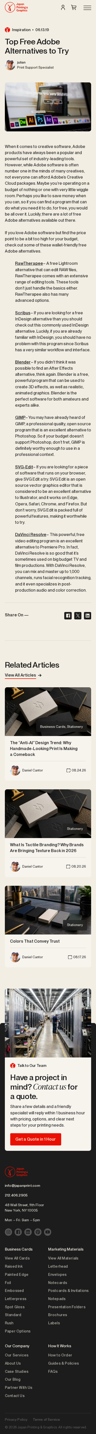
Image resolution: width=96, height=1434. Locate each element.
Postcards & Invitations (68, 1290)
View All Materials (63, 1258)
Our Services (17, 1355)
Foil (8, 1282)
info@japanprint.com (22, 1185)
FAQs (53, 1371)
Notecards (57, 1282)
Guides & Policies (63, 1363)
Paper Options (18, 1331)
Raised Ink (14, 1266)
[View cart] (73, 7)
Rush (9, 1323)
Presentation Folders (67, 1307)
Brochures (57, 1315)
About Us (13, 1363)
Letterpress (15, 1298)
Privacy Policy (16, 1419)
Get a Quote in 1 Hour (35, 1139)
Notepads (57, 1298)
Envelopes (57, 1274)
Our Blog (13, 1379)
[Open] (87, 8)
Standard (13, 1315)
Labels (54, 1323)
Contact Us (15, 1395)
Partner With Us (18, 1387)
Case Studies (17, 1371)
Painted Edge (17, 1274)
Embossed (14, 1290)
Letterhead (58, 1266)
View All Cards (17, 1258)
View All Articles (20, 675)
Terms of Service (46, 1419)
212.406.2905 (16, 1195)
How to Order (60, 1355)
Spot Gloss (15, 1307)
